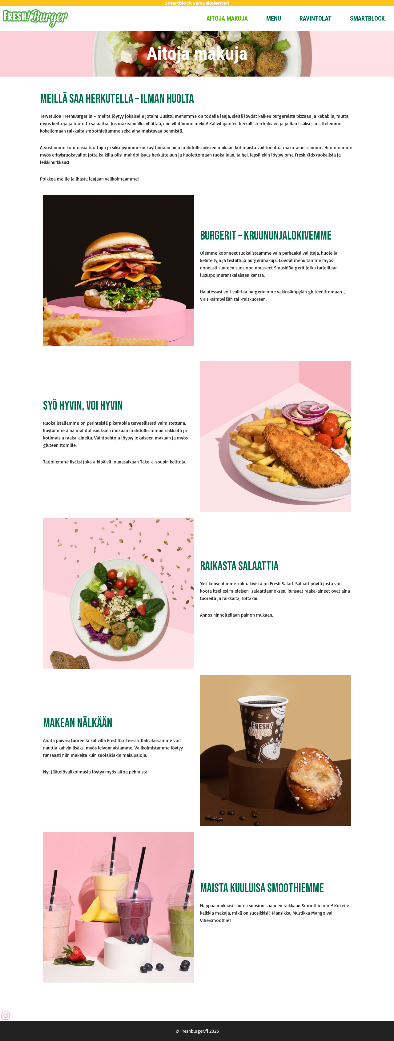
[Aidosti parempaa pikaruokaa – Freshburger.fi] (35, 18)
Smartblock (367, 18)
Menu (273, 18)
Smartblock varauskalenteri (197, 3)
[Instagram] (5, 1015)
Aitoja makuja (227, 18)
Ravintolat (316, 18)
